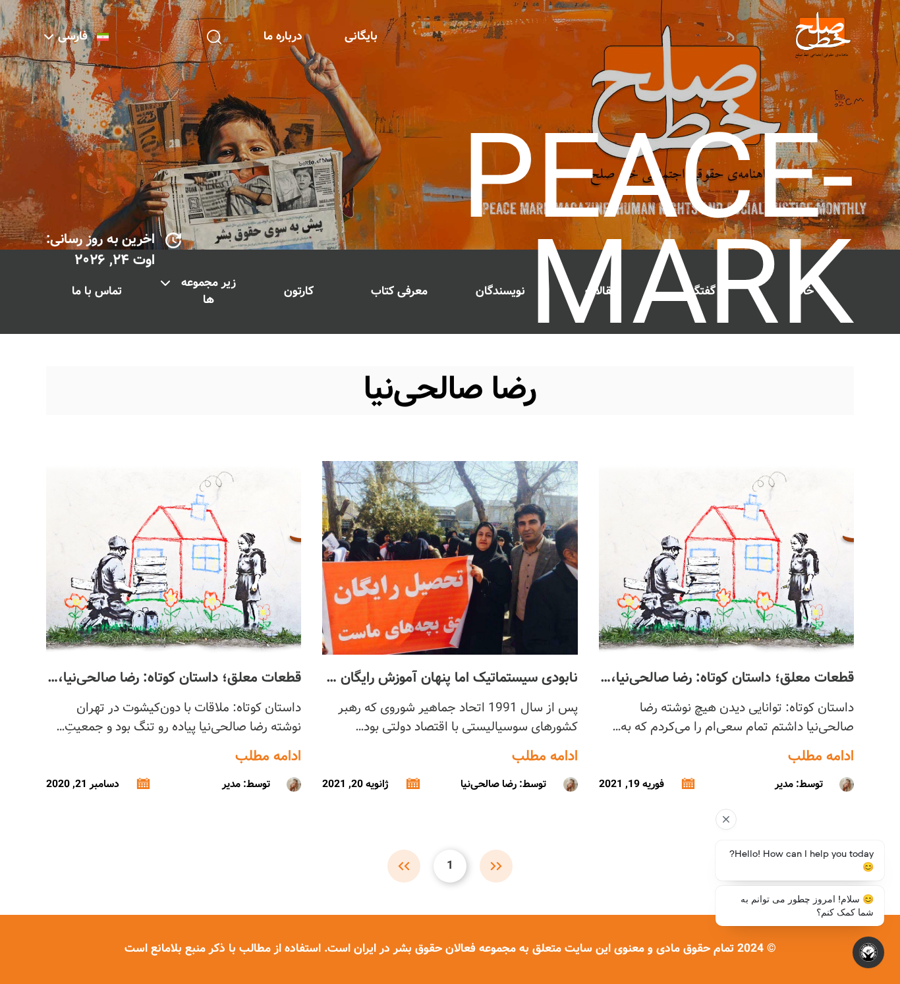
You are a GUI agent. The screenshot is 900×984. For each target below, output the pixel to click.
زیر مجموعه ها (208, 291)
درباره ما (283, 36)
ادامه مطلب (821, 756)
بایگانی (361, 36)
